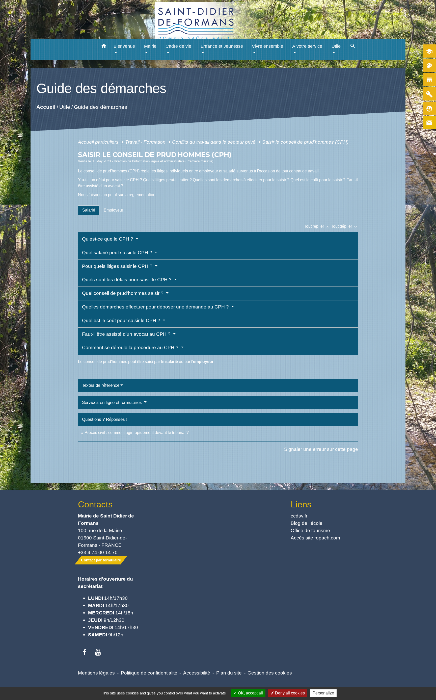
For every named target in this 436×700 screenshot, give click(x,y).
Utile (64, 107)
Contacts (95, 504)
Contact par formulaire (101, 560)
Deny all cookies (289, 693)
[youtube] (98, 652)
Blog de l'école (306, 523)
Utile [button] (336, 46)
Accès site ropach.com (315, 537)
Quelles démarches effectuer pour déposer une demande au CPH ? (156, 306)
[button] (103, 47)
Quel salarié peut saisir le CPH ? (117, 252)
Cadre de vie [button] (178, 46)
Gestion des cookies (270, 673)
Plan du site (229, 673)
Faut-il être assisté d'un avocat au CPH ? (127, 334)
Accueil (46, 107)
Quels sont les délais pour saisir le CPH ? (127, 279)
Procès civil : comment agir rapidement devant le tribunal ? (137, 432)
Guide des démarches (100, 107)
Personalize (323, 693)
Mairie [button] (150, 46)
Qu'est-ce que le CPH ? (108, 239)
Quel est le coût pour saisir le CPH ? (121, 320)
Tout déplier (344, 226)
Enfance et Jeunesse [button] (222, 46)
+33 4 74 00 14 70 (98, 552)
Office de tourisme (310, 530)
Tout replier (317, 226)
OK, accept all (250, 693)
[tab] (88, 210)
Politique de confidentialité (149, 673)
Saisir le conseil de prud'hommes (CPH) (305, 142)
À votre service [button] (307, 46)
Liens (301, 504)
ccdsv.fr (299, 515)
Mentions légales (96, 673)
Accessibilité (196, 673)
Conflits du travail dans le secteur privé (214, 142)
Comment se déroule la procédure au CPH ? (131, 347)
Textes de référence (100, 385)
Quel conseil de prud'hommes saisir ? (123, 293)
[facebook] (84, 652)
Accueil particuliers (99, 142)
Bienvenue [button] (124, 46)
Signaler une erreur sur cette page (321, 449)
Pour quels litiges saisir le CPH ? (118, 266)
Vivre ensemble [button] (267, 46)
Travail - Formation (146, 142)
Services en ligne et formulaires (112, 402)
